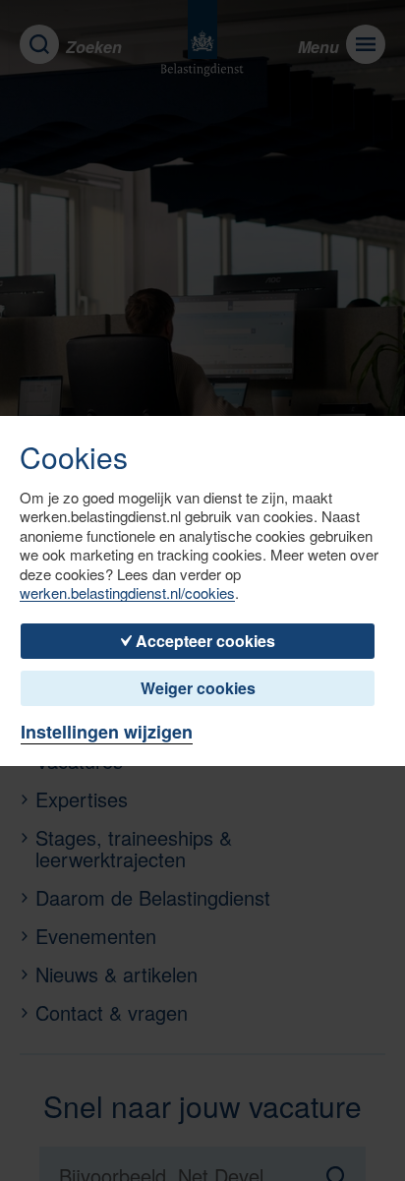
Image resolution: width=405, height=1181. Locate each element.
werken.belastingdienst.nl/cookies (127, 593)
